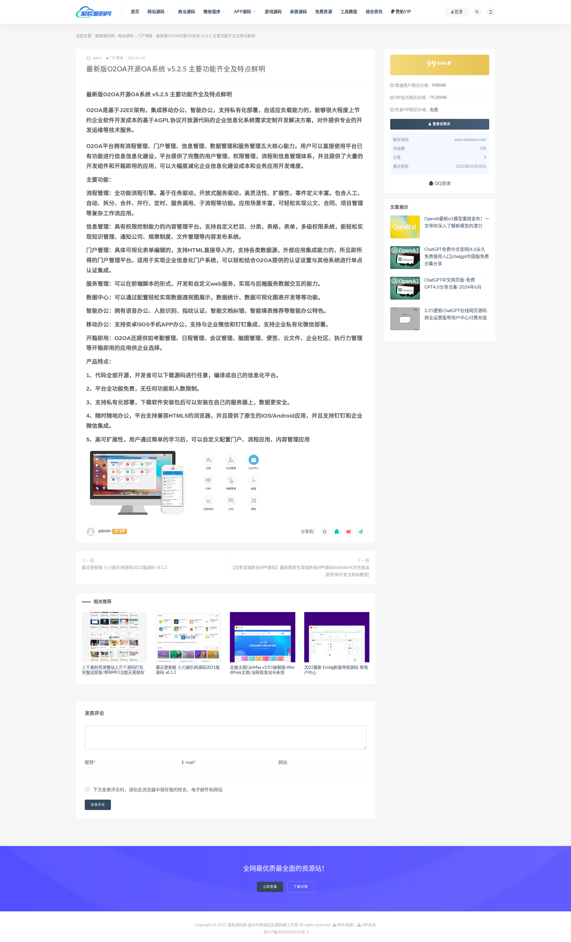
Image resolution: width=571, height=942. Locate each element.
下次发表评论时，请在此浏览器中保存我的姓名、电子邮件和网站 (157, 790)
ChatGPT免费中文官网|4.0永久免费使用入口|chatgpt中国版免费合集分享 (456, 256)
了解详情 (301, 886)
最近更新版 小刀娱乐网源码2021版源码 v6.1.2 (124, 568)
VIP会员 (368, 925)
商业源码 (186, 12)
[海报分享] (360, 531)
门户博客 (145, 36)
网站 (282, 762)
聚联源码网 (104, 36)
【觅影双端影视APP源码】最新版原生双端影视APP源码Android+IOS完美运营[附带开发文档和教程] (300, 571)
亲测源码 (298, 12)
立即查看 (270, 886)
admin (104, 531)
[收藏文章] (324, 531)
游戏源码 (273, 12)
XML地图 (344, 925)
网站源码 (126, 36)
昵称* (90, 762)
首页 (135, 12)
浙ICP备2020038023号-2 (286, 932)
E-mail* (189, 762)
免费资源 (323, 12)
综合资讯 (374, 12)
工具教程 (349, 12)
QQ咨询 (442, 183)
